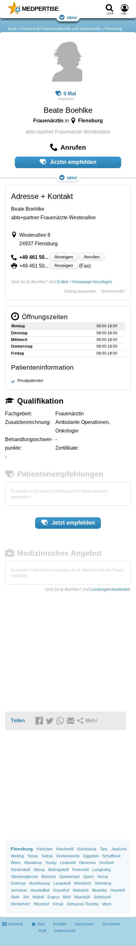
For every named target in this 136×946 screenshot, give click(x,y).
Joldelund (102, 897)
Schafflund (111, 856)
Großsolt (106, 863)
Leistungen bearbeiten (110, 589)
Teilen (18, 720)
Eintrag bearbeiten (80, 291)
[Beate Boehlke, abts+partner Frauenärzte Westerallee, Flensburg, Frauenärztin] (65, 60)
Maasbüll (82, 897)
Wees (16, 863)
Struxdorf (41, 904)
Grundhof (61, 890)
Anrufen (92, 256)
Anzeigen (63, 256)
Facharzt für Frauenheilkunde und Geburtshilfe (61, 29)
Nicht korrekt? (113, 291)
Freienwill (80, 870)
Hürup (102, 877)
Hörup (58, 904)
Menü (72, 17)
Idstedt (38, 897)
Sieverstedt (20, 870)
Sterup (39, 870)
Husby (51, 863)
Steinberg (103, 883)
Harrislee (45, 849)
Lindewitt (68, 863)
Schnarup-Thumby (83, 904)
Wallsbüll (81, 890)
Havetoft (117, 890)
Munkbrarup (39, 883)
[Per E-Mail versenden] (71, 721)
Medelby (99, 890)
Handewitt (64, 849)
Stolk (15, 897)
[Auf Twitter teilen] (50, 721)
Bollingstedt (58, 870)
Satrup (47, 856)
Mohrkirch (82, 883)
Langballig (101, 870)
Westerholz (20, 904)
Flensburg (113, 29)
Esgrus (53, 897)
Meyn (107, 904)
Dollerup (18, 883)
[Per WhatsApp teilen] (61, 721)
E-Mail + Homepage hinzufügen (84, 282)
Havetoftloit (40, 890)
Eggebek (91, 856)
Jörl (26, 897)
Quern (88, 877)
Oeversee (87, 863)
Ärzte (12, 29)
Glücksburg (86, 849)
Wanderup (33, 863)
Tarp (104, 849)
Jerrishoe (19, 890)
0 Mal (70, 93)
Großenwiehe (68, 856)
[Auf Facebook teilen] (40, 721)
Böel (67, 897)
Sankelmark (69, 877)
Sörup (33, 856)
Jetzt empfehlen (72, 523)
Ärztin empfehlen (72, 162)
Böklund (48, 877)
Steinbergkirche (24, 877)
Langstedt (62, 883)
